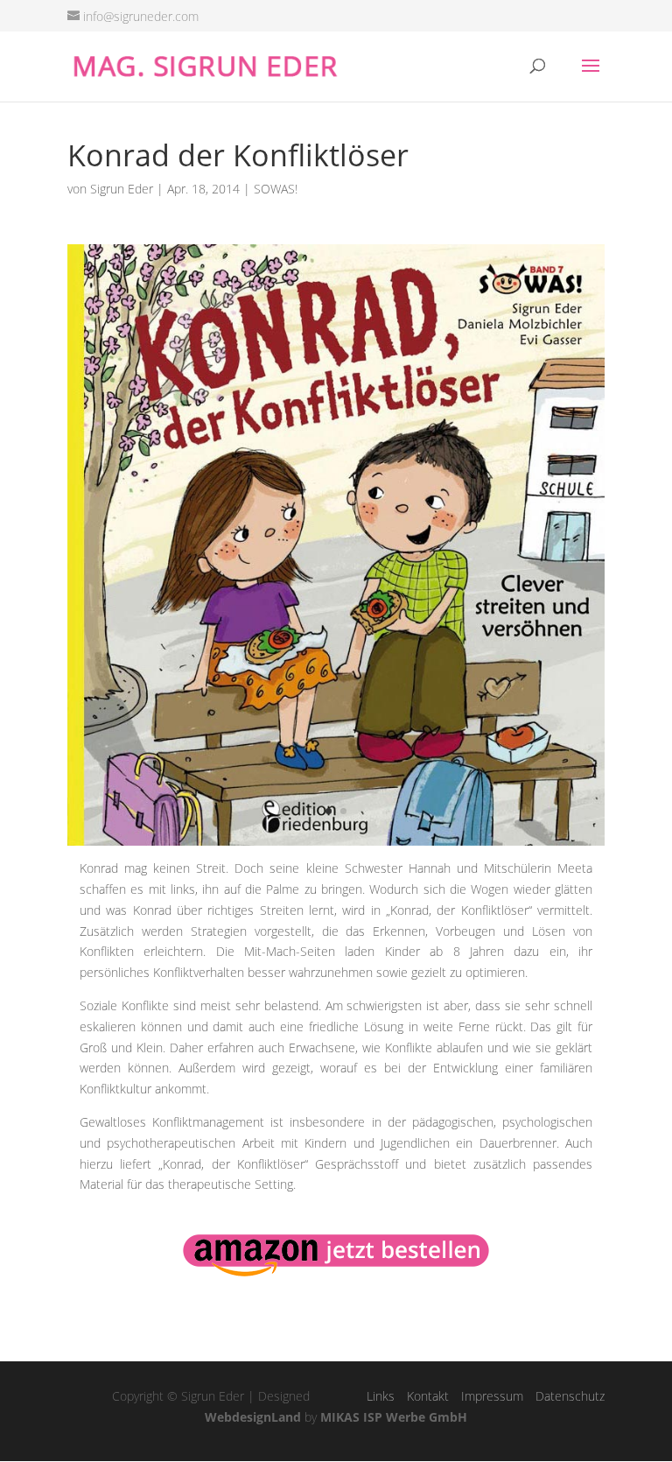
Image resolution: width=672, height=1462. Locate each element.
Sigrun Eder (121, 188)
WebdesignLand (253, 1417)
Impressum (492, 1396)
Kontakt (428, 1396)
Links (381, 1396)
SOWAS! (276, 188)
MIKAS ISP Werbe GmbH (393, 1417)
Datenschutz (570, 1396)
